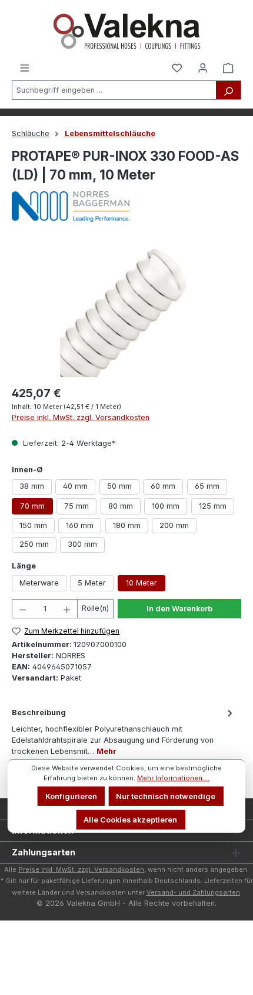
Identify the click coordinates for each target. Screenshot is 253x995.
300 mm (82, 544)
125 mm (213, 506)
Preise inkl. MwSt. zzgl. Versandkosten (80, 417)
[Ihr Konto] (203, 67)
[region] (126, 311)
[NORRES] (126, 206)
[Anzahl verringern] (22, 608)
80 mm (120, 506)
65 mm (207, 486)
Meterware (39, 582)
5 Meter (92, 582)
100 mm (165, 506)
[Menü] (25, 67)
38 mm (31, 486)
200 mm (174, 525)
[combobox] (114, 90)
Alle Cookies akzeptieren (130, 819)
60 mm (163, 486)
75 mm (76, 506)
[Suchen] (228, 90)
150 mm (33, 525)
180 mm (127, 525)
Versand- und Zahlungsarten (193, 892)
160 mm (80, 525)
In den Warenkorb (179, 608)
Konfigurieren (71, 796)
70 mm (32, 506)
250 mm (34, 544)
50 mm (119, 486)
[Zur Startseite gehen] (126, 31)
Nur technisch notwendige (165, 796)
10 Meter (141, 582)
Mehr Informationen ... (173, 778)
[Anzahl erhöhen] (67, 608)
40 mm (75, 486)
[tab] (123, 731)
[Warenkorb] (228, 67)
